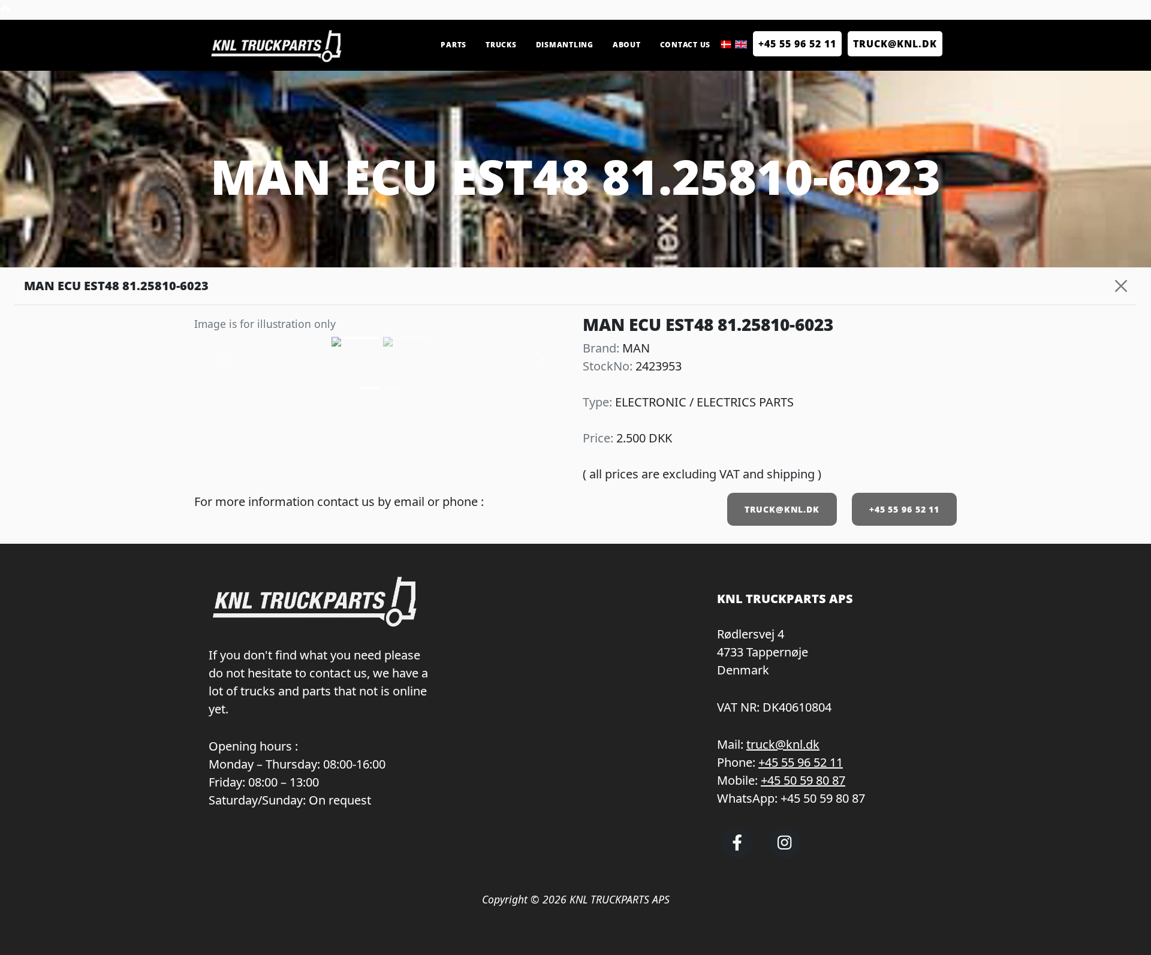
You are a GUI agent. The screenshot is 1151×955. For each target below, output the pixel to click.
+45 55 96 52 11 (797, 43)
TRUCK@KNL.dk (895, 43)
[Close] (1121, 286)
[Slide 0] (370, 388)
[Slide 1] (392, 388)
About (627, 45)
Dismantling (564, 45)
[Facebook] (737, 853)
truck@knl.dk (782, 744)
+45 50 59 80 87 (803, 780)
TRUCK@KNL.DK (782, 509)
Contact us (685, 45)
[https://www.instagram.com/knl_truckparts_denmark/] (785, 853)
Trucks (501, 45)
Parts (453, 45)
